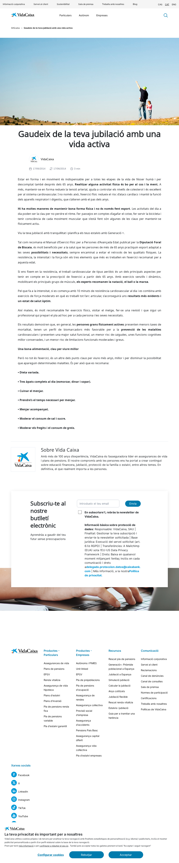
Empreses (102, 15)
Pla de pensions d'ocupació (85, 687)
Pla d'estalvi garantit (55, 726)
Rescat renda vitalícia (121, 702)
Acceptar (126, 855)
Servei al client (41, 4)
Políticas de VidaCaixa (153, 709)
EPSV (47, 674)
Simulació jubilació (119, 679)
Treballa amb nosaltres (113, 4)
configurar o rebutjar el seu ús (54, 845)
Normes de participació (154, 692)
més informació (26, 845)
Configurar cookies (51, 855)
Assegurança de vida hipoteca (56, 687)
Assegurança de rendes (85, 697)
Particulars (65, 15)
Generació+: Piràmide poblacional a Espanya (121, 666)
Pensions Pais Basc (87, 730)
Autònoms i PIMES (86, 663)
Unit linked (82, 668)
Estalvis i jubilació (118, 707)
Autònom (84, 15)
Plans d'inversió (52, 700)
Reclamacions (149, 670)
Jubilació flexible (118, 696)
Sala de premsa (85, 4)
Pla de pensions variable (53, 718)
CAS (160, 4)
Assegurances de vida (56, 663)
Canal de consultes (152, 681)
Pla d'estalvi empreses (89, 755)
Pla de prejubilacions (88, 679)
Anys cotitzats (117, 691)
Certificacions (148, 698)
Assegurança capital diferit (87, 738)
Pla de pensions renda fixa (56, 708)
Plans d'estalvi (52, 695)
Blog (135, 4)
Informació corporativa (14, 4)
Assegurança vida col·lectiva (86, 747)
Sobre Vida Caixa (60, 449)
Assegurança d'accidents (83, 722)
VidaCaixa (47, 159)
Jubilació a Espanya (120, 674)
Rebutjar (86, 855)
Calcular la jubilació (119, 685)
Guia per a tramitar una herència (122, 715)
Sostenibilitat (63, 4)
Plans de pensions (54, 668)
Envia (133, 503)
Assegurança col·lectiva (89, 705)
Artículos (15, 28)
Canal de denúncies (152, 675)
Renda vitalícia (52, 679)
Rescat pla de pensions (122, 658)
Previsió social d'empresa (84, 712)
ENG (174, 4)
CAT (167, 4)
